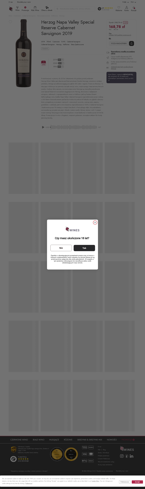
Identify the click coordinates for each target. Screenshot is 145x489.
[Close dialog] (95, 222)
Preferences (125, 482)
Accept (137, 482)
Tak (84, 248)
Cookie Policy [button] (95, 481)
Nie (61, 248)
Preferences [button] (28, 483)
